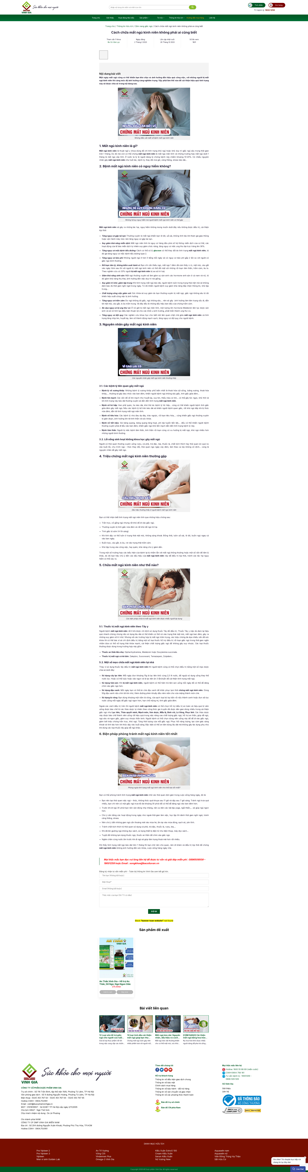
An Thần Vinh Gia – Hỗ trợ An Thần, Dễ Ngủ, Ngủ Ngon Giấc (115, 982)
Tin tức (160, 18)
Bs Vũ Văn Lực (114, 42)
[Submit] (192, 7)
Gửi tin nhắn (284, 1161)
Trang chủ (96, 18)
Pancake (286, 1167)
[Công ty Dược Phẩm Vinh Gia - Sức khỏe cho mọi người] (65, 7)
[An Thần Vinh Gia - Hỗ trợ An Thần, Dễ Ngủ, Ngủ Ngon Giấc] (116, 958)
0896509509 (196, 859)
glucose (157, 250)
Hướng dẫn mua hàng (195, 18)
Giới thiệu (110, 18)
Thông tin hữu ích (176, 18)
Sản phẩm (144, 18)
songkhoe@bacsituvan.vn (144, 863)
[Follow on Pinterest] (166, 1070)
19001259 (109, 863)
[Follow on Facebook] (157, 1070)
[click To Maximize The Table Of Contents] (103, 55)
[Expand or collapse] (102, 66)
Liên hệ (212, 18)
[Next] (204, 1032)
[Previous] (101, 1032)
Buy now (125, 992)
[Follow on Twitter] (162, 1070)
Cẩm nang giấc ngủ (143, 26)
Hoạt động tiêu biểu (126, 18)
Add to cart (107, 992)
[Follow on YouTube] (170, 1070)
